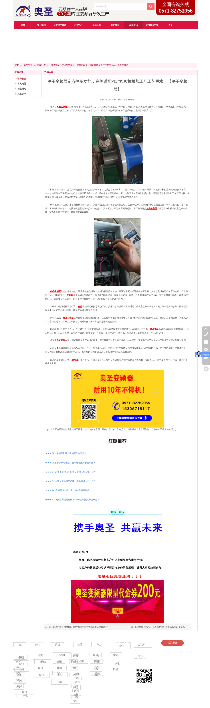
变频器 (75, 359)
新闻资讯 (28, 65)
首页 (16, 65)
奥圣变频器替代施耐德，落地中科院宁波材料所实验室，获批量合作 (80, 627)
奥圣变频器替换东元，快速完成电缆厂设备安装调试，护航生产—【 (162, 627)
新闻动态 (41, 65)
